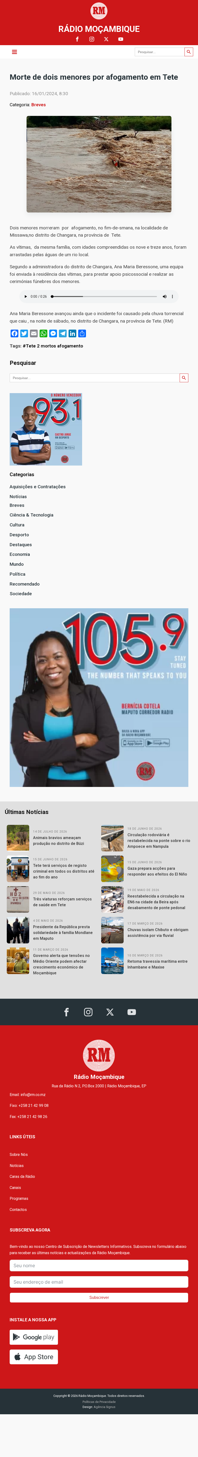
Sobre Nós (19, 1154)
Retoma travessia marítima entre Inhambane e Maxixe (157, 964)
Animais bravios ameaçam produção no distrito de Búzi (58, 840)
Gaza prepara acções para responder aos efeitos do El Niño (157, 871)
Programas (19, 1198)
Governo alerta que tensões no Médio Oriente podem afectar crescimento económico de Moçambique (61, 964)
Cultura (17, 525)
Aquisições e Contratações (38, 486)
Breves (38, 104)
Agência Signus (104, 1407)
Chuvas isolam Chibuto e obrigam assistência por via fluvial (157, 932)
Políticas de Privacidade (99, 1402)
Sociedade (21, 593)
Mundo (17, 564)
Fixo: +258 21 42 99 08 (29, 1105)
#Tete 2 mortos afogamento (53, 346)
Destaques (21, 544)
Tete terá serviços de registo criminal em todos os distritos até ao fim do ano (63, 871)
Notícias (18, 496)
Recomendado (25, 584)
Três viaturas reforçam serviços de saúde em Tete (62, 902)
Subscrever (99, 1297)
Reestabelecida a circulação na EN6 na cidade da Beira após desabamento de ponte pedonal (156, 902)
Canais (15, 1187)
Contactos (18, 1209)
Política (17, 574)
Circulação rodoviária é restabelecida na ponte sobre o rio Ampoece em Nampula (158, 841)
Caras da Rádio (22, 1176)
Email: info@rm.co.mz (28, 1094)
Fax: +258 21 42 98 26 (28, 1116)
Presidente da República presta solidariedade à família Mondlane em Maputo (63, 933)
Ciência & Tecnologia (31, 515)
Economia (20, 554)
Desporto (19, 535)
